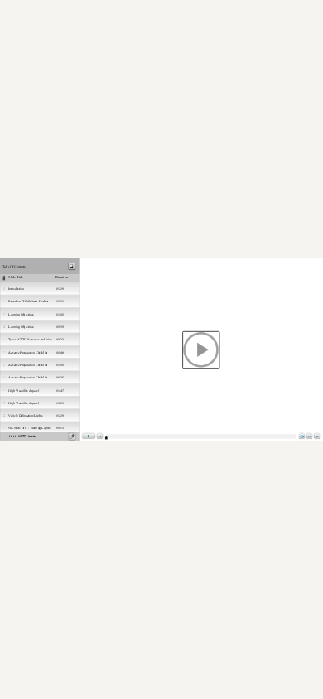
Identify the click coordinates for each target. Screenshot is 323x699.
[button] (201, 349)
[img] (40, 288)
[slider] (106, 438)
